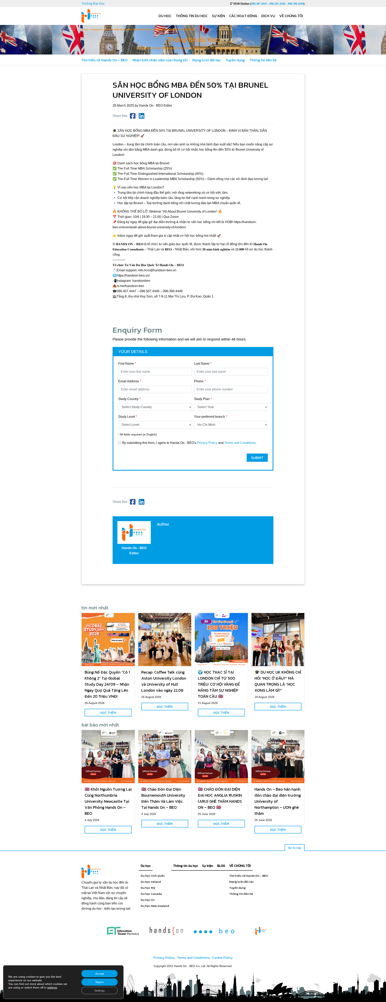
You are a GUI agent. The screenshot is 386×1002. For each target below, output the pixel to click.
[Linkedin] (142, 116)
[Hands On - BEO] (261, 931)
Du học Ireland (151, 881)
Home (84, 29)
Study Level (126, 416)
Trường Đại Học (93, 3)
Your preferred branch (209, 416)
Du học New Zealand (155, 905)
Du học (165, 16)
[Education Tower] (123, 931)
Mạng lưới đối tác (206, 60)
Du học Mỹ (148, 887)
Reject (99, 982)
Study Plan (202, 399)
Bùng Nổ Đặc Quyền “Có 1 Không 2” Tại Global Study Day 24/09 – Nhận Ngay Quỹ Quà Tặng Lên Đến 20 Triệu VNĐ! (107, 684)
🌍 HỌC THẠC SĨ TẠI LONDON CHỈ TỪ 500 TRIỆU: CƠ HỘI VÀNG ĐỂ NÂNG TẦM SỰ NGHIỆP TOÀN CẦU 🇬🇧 (219, 684)
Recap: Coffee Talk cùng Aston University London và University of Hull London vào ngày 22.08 (163, 681)
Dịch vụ (268, 16)
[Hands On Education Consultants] (166, 931)
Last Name (201, 363)
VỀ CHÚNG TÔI (240, 865)
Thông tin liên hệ (263, 60)
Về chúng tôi (291, 16)
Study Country (128, 399)
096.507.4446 (277, 3)
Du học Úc (148, 899)
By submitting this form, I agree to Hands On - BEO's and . (189, 442)
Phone (198, 381)
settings (52, 987)
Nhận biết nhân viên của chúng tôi (160, 60)
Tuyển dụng (235, 60)
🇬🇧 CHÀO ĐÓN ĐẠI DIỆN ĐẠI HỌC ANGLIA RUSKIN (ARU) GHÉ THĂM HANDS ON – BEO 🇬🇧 (220, 798)
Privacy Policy (207, 442)
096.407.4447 (259, 3)
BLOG (221, 865)
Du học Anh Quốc (153, 875)
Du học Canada (151, 893)
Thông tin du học (192, 16)
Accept (99, 973)
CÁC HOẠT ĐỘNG (243, 16)
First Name (126, 363)
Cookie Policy (222, 957)
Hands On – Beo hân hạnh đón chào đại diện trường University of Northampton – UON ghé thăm (278, 801)
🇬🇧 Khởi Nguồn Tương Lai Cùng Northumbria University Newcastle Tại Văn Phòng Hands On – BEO (108, 801)
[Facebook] (133, 116)
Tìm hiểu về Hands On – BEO (104, 60)
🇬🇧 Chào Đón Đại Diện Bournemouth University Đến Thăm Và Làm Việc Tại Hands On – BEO (163, 798)
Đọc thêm (108, 712)
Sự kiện (218, 16)
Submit (257, 457)
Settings (99, 990)
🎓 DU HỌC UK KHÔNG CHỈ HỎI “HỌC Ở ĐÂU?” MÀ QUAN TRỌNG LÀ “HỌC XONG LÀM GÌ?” (278, 681)
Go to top (294, 847)
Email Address (128, 381)
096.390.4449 (296, 3)
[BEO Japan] (214, 931)
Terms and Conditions (240, 442)
